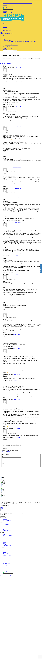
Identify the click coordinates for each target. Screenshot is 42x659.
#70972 (15, 255)
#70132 (16, 67)
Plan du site (5, 565)
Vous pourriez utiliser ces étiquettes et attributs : (12, 499)
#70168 (16, 86)
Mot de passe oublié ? (7, 520)
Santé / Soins (5, 553)
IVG (3, 529)
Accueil (4, 35)
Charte (4, 564)
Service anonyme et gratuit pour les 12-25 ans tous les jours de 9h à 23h (17, 3)
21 (9, 63)
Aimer (4, 543)
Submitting (3, 505)
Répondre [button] (20, 67)
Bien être (4, 549)
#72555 (14, 428)
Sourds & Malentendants (8, 46)
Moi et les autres (11, 52)
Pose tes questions (6, 29)
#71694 (15, 374)
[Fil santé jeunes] (7, 33)
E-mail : (3, 460)
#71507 (14, 348)
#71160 (15, 300)
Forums (5, 52)
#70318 (15, 126)
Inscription (5, 519)
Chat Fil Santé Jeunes (40, 268)
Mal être (4, 534)
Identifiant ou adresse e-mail (6, 513)
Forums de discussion (7, 30)
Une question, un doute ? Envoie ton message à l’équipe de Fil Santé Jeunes (20, 41)
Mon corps (5, 551)
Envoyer (7, 505)
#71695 (15, 380)
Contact (4, 566)
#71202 (15, 312)
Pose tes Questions (7, 40)
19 (7, 63)
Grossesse (5, 528)
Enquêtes (4, 36)
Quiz (3, 38)
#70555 (15, 222)
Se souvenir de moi (6, 515)
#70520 (15, 197)
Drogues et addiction (7, 555)
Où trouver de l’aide (7, 530)
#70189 (16, 106)
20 (8, 63)
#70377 (15, 167)
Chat (4, 39)
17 (4, 63)
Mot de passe (3, 514)
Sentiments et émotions (7, 535)
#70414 (15, 188)
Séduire (4, 542)
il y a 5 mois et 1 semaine (18, 59)
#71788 (15, 399)
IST (3, 525)
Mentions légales (6, 563)
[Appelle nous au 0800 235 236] (12, 21)
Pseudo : (4, 456)
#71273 (14, 334)
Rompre (4, 544)
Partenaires (5, 561)
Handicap (4, 554)
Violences (5, 536)
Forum (4, 42)
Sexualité (4, 526)
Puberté (4, 552)
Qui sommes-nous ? (7, 562)
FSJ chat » (2, 32)
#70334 (15, 153)
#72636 (14, 437)
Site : (3, 463)
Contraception (6, 524)
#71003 (15, 274)
